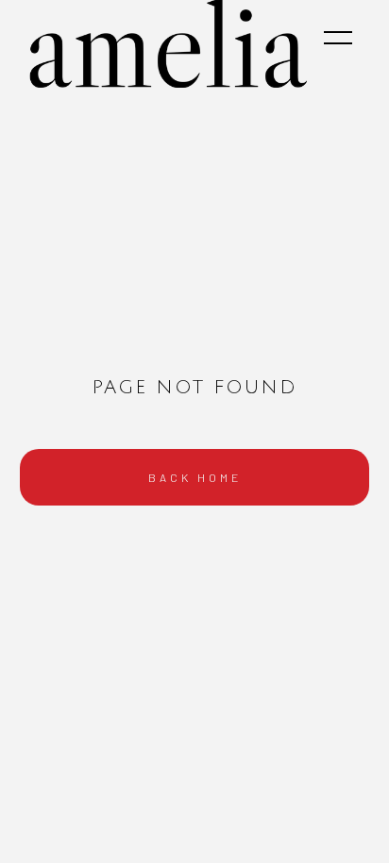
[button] (338, 38)
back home (195, 477)
